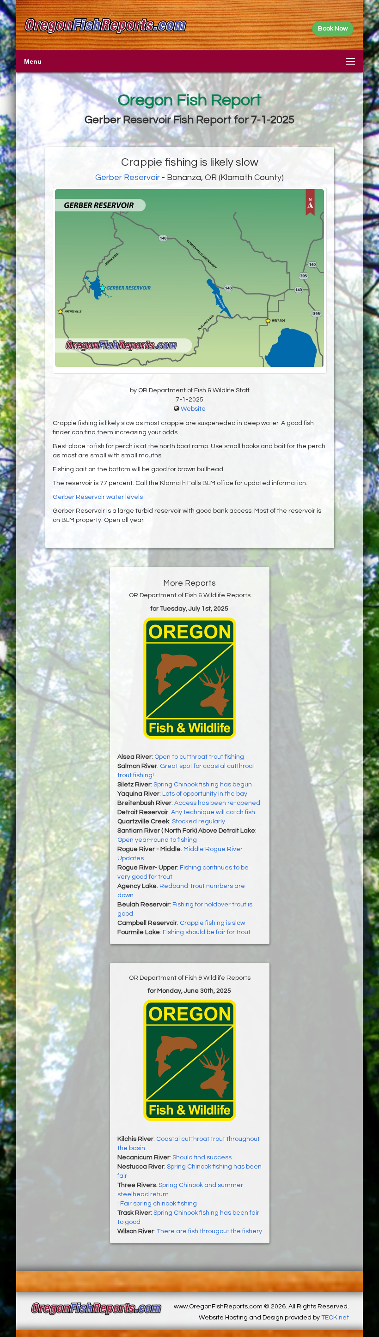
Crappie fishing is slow (212, 923)
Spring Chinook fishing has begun (202, 784)
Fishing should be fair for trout (207, 932)
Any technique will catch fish (213, 812)
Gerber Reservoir (127, 177)
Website (193, 409)
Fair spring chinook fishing (158, 1203)
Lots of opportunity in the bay (204, 794)
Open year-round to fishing (157, 840)
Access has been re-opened (217, 803)
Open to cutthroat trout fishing (199, 757)
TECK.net (335, 1317)
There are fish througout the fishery (209, 1231)
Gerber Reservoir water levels (98, 497)
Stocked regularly (198, 821)
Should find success (202, 1157)
